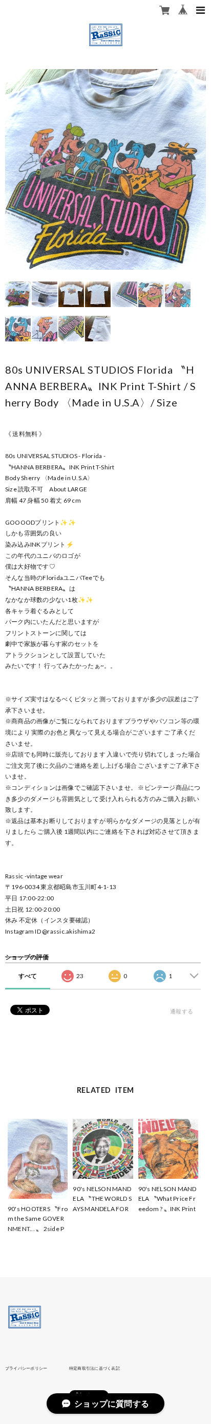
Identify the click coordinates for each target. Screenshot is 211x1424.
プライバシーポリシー (26, 1368)
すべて (27, 976)
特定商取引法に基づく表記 (94, 1368)
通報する (181, 1011)
